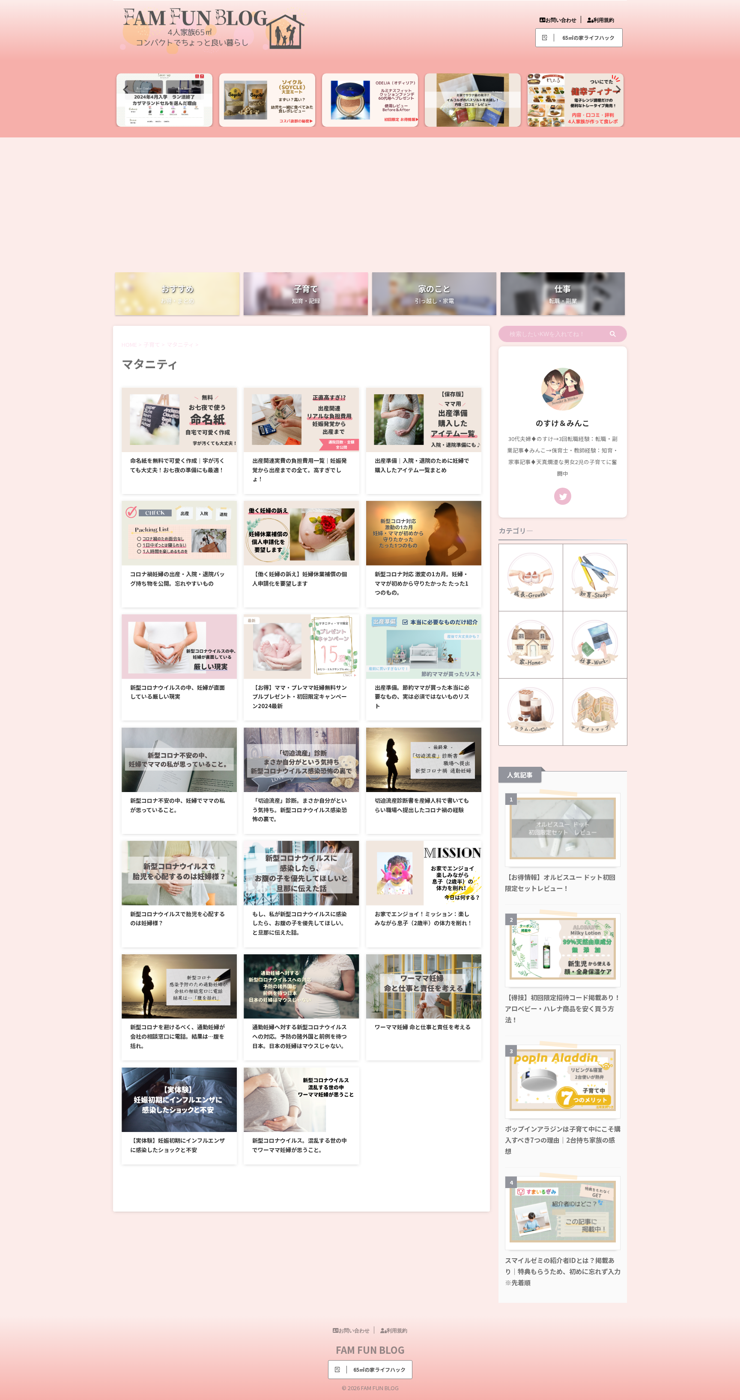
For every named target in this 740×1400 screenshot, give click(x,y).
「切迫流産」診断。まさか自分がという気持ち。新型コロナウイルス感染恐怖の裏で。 (299, 809)
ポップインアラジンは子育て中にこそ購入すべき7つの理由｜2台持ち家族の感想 (563, 1140)
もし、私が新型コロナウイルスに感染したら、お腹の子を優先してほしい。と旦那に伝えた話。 (299, 923)
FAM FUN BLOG (370, 1349)
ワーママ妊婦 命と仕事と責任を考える (423, 1027)
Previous (124, 89)
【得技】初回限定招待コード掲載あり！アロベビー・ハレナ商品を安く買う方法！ (563, 1008)
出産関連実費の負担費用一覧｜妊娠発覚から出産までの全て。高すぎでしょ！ (299, 469)
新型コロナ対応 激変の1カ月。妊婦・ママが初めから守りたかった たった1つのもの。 (421, 583)
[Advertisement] (370, 202)
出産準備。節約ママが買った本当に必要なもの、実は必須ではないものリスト (422, 696)
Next (616, 89)
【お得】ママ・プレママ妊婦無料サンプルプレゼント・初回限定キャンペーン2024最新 (299, 696)
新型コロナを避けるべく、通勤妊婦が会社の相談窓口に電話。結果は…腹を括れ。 (177, 1036)
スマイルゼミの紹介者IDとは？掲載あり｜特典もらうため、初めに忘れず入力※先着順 (563, 1271)
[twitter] (562, 496)
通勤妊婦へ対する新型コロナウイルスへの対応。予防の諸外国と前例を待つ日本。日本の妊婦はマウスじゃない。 (299, 1036)
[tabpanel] (164, 100)
